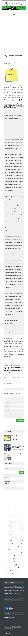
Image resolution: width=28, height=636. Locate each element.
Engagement (16, 513)
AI (12, 449)
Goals (6, 519)
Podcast (12, 549)
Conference (17, 504)
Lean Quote (9, 383)
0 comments (7, 63)
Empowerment (7, 513)
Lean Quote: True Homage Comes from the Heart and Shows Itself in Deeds (13, 55)
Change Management (9, 501)
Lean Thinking (17, 543)
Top (21, 623)
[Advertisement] (14, 33)
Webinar (16, 573)
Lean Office (19, 537)
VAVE (14, 570)
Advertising (17, 632)
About (7, 632)
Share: (5, 377)
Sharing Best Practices (9, 564)
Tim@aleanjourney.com (9, 617)
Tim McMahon (10, 60)
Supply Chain (14, 567)
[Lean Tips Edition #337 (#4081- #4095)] (7, 456)
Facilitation (17, 516)
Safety (17, 561)
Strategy (6, 567)
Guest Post (13, 519)
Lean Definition (17, 531)
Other (6, 549)
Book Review (7, 498)
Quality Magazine (8, 558)
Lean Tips (13, 456)
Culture (6, 507)
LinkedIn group (16, 365)
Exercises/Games (8, 516)
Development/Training (9, 510)
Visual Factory (7, 573)
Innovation (15, 522)
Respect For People (20, 441)
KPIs (12, 525)
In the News (7, 522)
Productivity (17, 552)
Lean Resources (17, 540)
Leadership (15, 449)
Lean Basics (7, 531)
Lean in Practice (15, 534)
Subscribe (11, 632)
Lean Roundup (7, 543)
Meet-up (14, 546)
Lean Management (8, 537)
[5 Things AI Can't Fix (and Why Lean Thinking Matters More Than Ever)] (7, 447)
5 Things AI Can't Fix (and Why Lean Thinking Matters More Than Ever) (18, 446)
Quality (17, 555)
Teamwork (7, 570)
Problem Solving (8, 552)
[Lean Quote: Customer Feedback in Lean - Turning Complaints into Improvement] (7, 438)
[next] (9, 458)
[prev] (9, 436)
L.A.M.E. (18, 525)
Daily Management (15, 507)
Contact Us (8, 633)
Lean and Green (17, 528)
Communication (8, 504)
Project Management (9, 555)
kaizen (6, 525)
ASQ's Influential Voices (9, 495)
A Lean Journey (13, 492)
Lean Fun (6, 534)
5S (5, 492)
